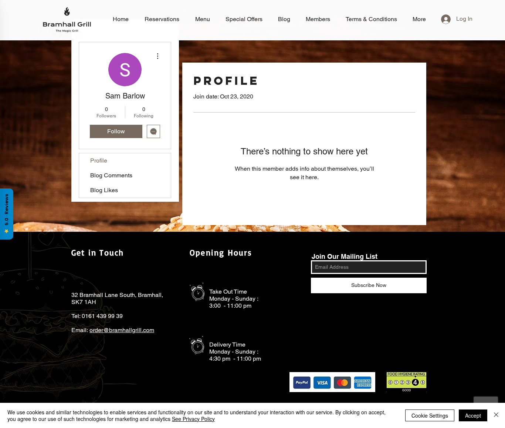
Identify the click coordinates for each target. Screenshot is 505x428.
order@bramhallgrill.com (121, 330)
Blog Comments (111, 175)
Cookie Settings (429, 415)
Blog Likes (104, 190)
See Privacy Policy (193, 418)
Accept (473, 415)
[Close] (496, 415)
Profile (98, 160)
